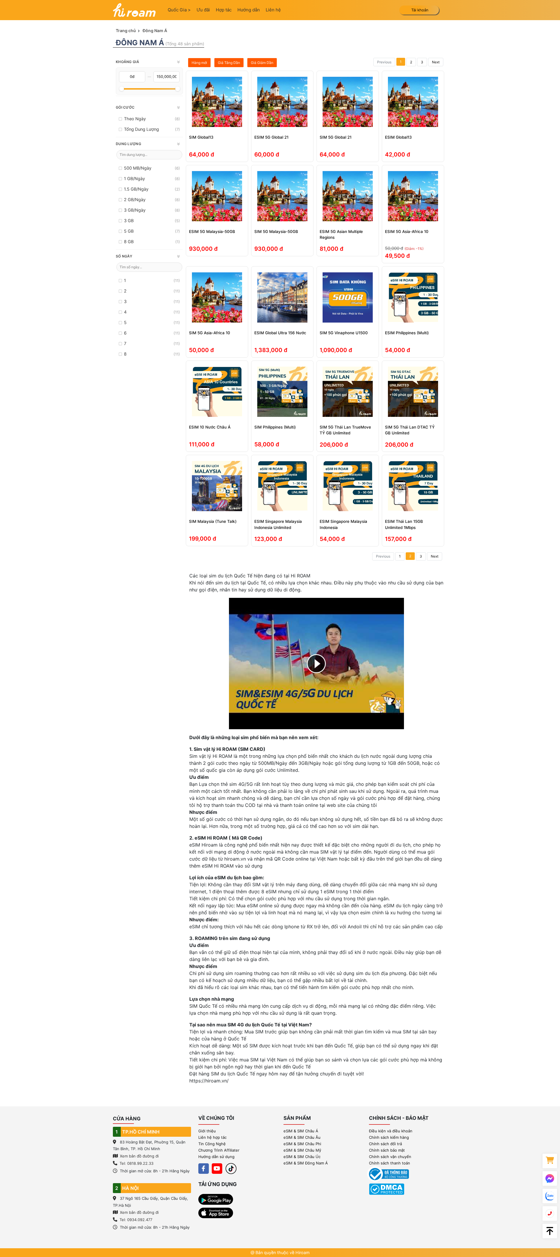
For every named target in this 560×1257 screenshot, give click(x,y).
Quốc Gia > (179, 10)
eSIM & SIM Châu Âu (302, 1137)
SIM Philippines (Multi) (275, 427)
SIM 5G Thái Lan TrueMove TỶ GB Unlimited (345, 430)
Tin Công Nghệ (212, 1143)
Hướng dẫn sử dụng (216, 1156)
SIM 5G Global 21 (335, 137)
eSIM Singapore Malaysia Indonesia (343, 524)
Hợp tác (224, 10)
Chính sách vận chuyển (390, 1156)
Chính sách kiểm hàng (389, 1137)
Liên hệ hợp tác (212, 1137)
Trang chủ (126, 30)
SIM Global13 (201, 137)
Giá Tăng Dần (229, 62)
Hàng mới (199, 62)
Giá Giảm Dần (262, 62)
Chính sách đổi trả (385, 1143)
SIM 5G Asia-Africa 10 (209, 332)
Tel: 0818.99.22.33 (136, 1163)
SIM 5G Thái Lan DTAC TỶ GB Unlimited (410, 430)
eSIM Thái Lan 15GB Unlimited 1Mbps (404, 524)
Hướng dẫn (248, 10)
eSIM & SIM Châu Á (301, 1131)
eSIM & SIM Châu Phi (302, 1143)
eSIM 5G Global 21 (271, 137)
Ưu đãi (203, 10)
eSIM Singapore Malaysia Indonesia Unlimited (278, 524)
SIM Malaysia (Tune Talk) (213, 521)
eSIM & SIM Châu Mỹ (302, 1150)
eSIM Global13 (398, 137)
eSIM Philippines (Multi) (407, 332)
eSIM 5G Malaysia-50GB (212, 231)
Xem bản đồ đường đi (139, 1156)
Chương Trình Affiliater (218, 1150)
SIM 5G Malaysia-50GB (276, 231)
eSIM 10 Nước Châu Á (209, 427)
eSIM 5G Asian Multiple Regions (341, 234)
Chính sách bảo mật (387, 1150)
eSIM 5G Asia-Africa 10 (406, 231)
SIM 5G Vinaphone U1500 (344, 332)
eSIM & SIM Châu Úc (302, 1156)
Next (436, 62)
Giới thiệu (207, 1131)
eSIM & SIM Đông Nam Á (306, 1163)
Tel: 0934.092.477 (136, 1219)
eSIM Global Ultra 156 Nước (280, 332)
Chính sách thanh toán (389, 1163)
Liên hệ (273, 10)
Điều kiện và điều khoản (390, 1131)
